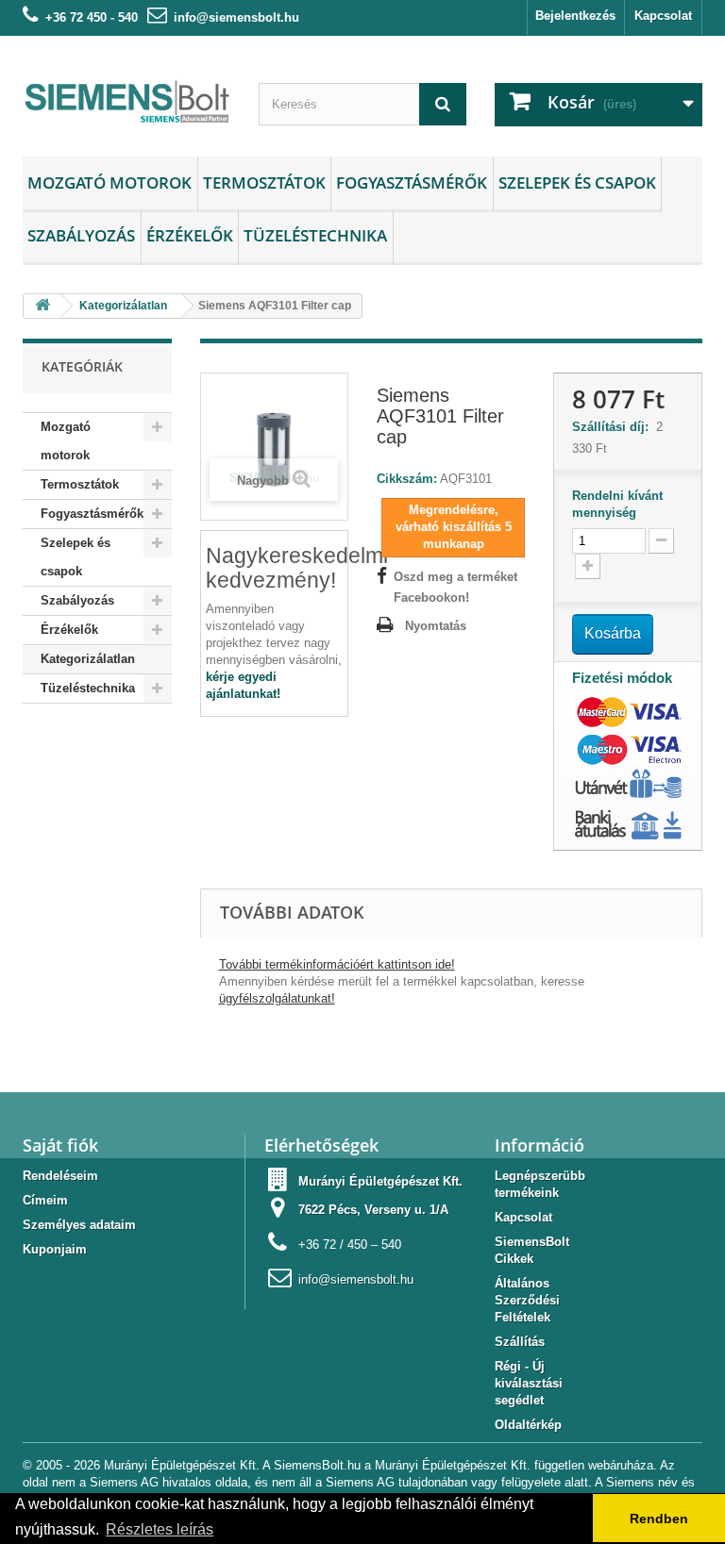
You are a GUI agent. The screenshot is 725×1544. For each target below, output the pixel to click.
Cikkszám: (407, 479)
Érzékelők (189, 235)
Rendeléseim (60, 1176)
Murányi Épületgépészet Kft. (380, 1181)
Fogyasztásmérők (411, 182)
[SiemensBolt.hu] (126, 103)
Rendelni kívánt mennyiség (617, 504)
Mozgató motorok (109, 182)
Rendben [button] (659, 1518)
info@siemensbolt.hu (236, 17)
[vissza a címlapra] (42, 306)
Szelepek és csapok (577, 182)
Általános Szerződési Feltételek (527, 1300)
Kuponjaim (55, 1249)
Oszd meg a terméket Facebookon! (455, 587)
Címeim (45, 1200)
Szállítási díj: (614, 427)
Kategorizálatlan (88, 659)
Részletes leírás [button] (159, 1529)
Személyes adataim (79, 1225)
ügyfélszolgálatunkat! (277, 998)
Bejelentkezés (575, 15)
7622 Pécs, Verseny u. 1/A (373, 1210)
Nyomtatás (435, 626)
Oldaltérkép (528, 1425)
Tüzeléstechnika (315, 235)
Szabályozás (81, 235)
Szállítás (520, 1342)
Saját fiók (60, 1145)
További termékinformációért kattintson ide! (337, 964)
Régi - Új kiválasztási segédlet (529, 1383)
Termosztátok (264, 182)
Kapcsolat (663, 15)
